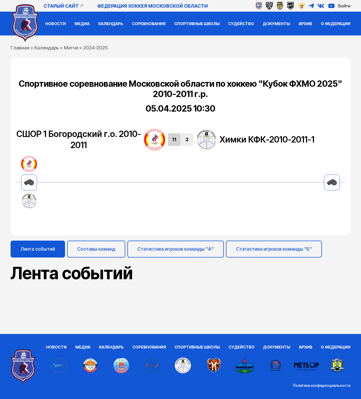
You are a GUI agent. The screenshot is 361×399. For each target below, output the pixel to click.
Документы (276, 23)
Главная (20, 48)
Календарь (110, 23)
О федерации (335, 23)
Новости (55, 23)
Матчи (71, 48)
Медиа (82, 23)
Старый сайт (61, 6)
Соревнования (148, 23)
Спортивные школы (197, 23)
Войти (344, 5)
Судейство (241, 23)
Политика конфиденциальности (321, 385)
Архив (305, 23)
